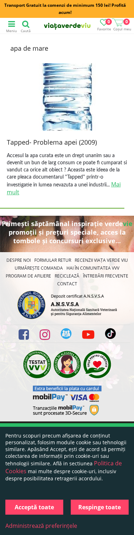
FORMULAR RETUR (52, 260)
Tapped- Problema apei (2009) (52, 142)
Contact (67, 284)
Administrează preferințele (41, 526)
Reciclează (67, 276)
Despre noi (18, 260)
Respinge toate (99, 507)
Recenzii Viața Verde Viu (101, 260)
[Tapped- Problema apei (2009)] (67, 97)
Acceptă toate (34, 507)
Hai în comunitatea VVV (92, 268)
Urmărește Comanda (39, 268)
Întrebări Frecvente (105, 276)
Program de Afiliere (28, 276)
